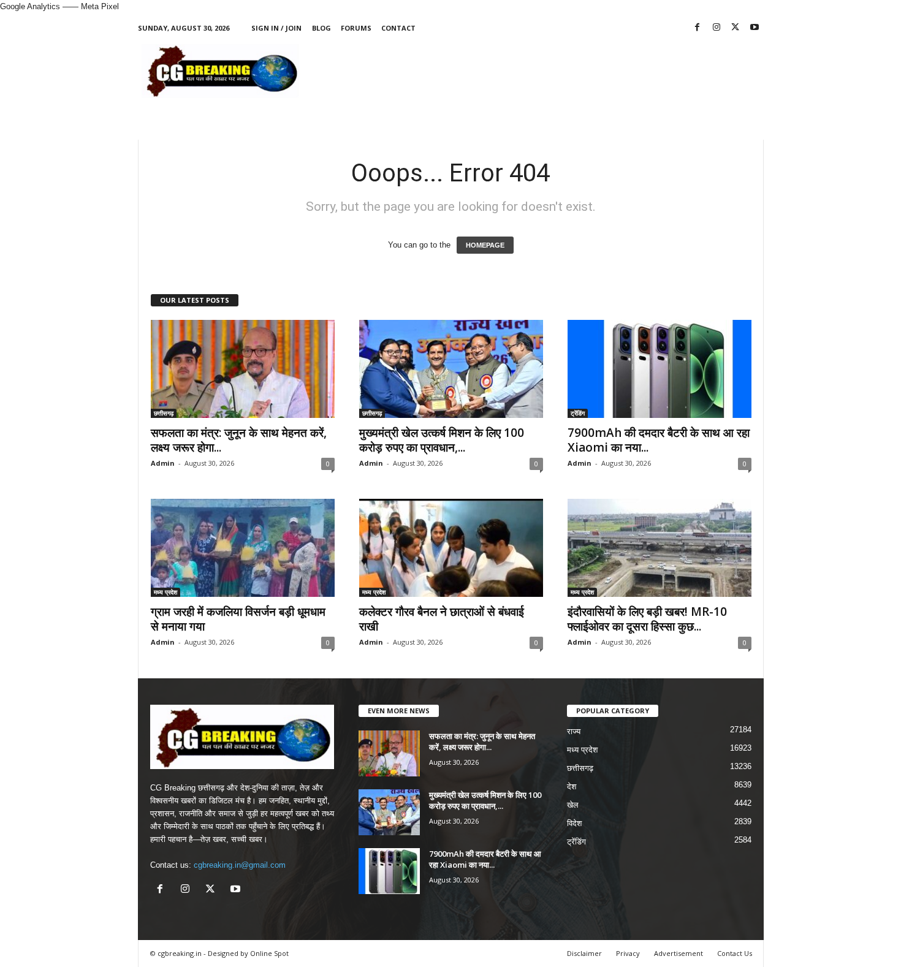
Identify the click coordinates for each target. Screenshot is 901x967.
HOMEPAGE (485, 245)
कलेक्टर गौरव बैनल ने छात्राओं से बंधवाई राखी (441, 619)
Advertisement (678, 953)
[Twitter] (735, 28)
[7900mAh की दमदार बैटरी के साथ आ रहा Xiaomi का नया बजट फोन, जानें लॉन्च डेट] (659, 369)
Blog (321, 27)
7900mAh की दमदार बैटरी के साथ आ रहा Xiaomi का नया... (659, 440)
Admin (163, 463)
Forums (356, 27)
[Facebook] (697, 28)
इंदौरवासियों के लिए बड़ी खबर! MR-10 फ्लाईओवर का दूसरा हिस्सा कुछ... (647, 619)
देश (571, 786)
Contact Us (734, 953)
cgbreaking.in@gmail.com (240, 865)
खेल (573, 805)
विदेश (574, 823)
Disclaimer (584, 953)
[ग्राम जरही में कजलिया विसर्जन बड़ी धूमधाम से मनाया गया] (243, 548)
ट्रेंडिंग (578, 413)
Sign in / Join (276, 27)
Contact (398, 27)
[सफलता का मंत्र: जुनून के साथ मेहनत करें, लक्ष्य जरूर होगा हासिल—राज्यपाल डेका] (243, 369)
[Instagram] (716, 28)
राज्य (573, 731)
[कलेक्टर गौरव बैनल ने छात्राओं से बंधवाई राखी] (451, 548)
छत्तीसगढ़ (163, 413)
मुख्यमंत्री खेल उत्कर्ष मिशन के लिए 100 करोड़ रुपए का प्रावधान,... (441, 440)
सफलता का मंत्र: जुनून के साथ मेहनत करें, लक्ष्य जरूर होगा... (239, 440)
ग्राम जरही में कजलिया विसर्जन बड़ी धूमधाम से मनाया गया (238, 619)
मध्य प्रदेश (165, 592)
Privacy (628, 953)
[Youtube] (754, 28)
